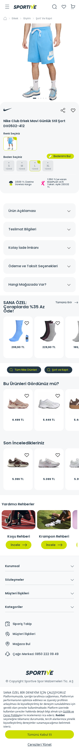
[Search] (54, 6)
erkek (15, 18)
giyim (27, 18)
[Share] (63, 110)
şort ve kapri (44, 18)
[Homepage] (25, 7)
